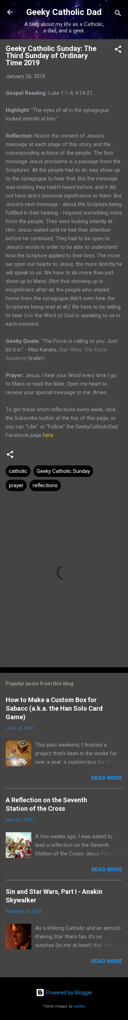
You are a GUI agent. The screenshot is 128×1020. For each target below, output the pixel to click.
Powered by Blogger (68, 992)
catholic (18, 471)
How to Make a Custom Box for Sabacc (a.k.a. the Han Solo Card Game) (54, 708)
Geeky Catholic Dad (64, 12)
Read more (106, 778)
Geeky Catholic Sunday (63, 471)
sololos (79, 1006)
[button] (118, 50)
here (48, 435)
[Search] (118, 14)
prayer (16, 485)
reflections (45, 485)
